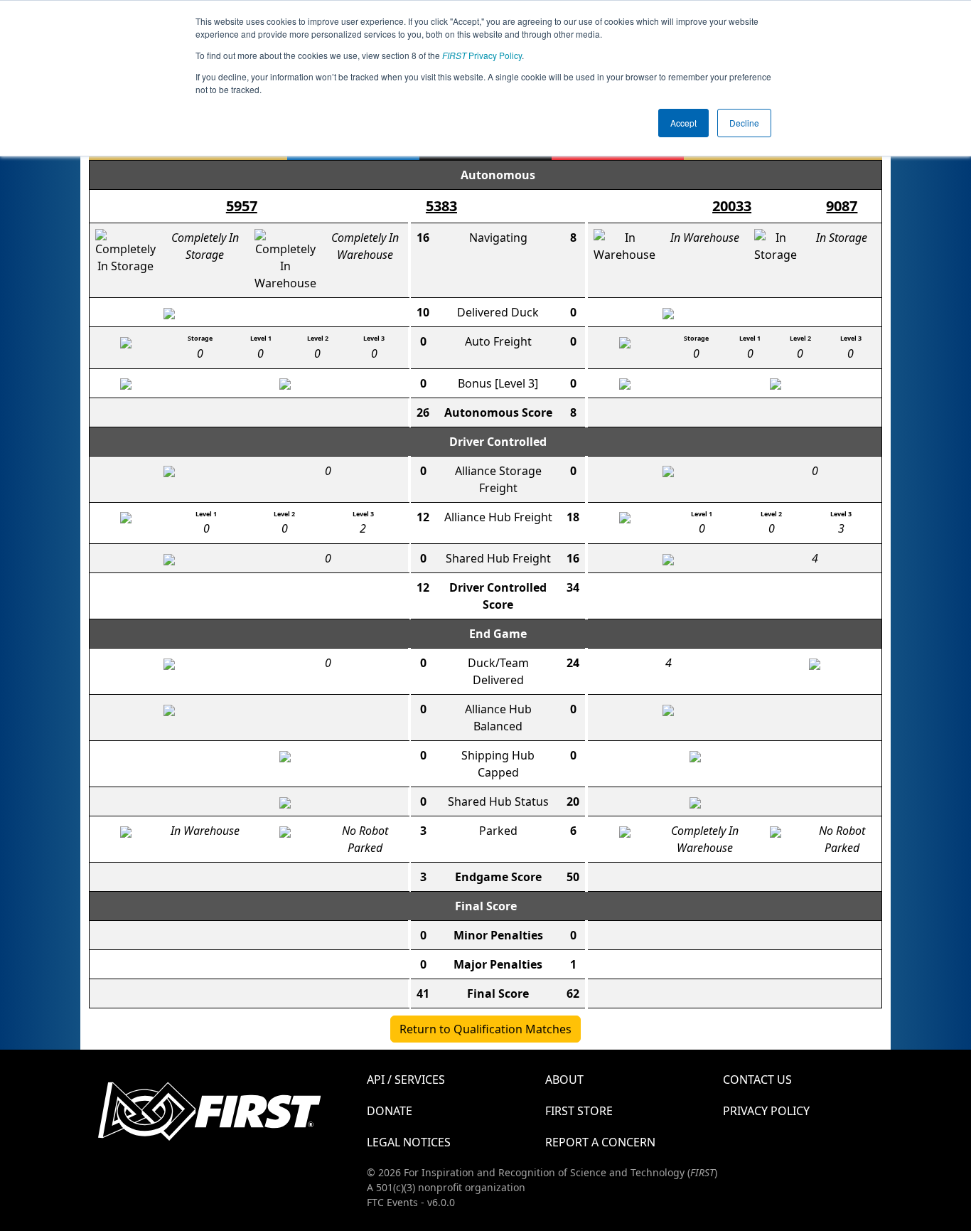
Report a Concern (600, 1142)
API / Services (406, 1079)
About (564, 1079)
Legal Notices (409, 1142)
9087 (841, 205)
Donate (389, 1111)
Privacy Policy (482, 55)
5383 (441, 205)
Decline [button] (744, 123)
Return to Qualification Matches (485, 1029)
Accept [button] (683, 123)
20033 (731, 205)
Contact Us (757, 1079)
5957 (241, 205)
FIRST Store (579, 1111)
